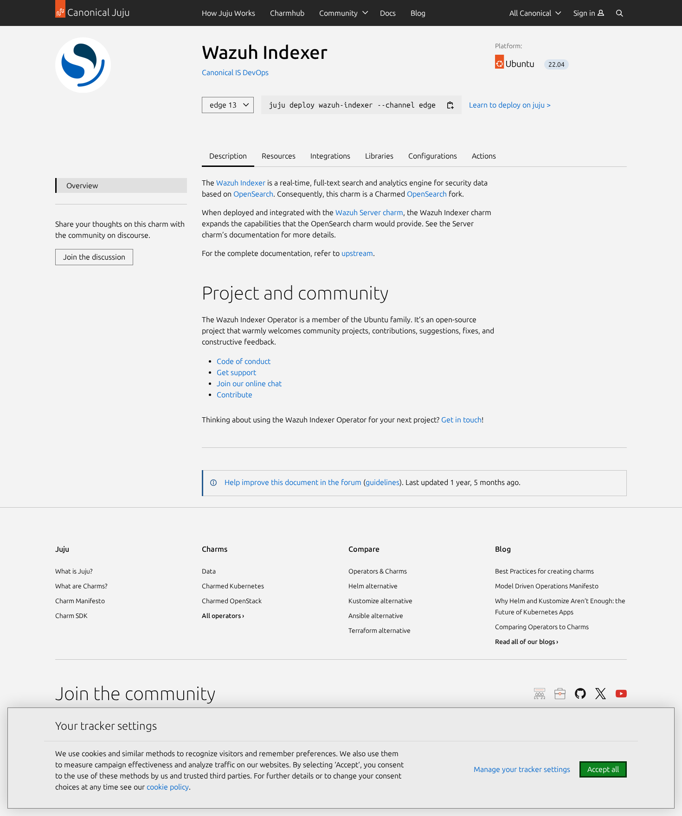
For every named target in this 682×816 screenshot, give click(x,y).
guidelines (382, 482)
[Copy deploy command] (450, 105)
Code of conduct (243, 361)
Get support (236, 372)
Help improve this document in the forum (293, 482)
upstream (357, 253)
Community (338, 13)
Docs (388, 13)
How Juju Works (228, 13)
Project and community (295, 292)
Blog (418, 13)
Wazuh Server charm (369, 212)
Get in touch (461, 419)
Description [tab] (228, 156)
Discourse (539, 693)
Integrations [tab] (330, 156)
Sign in (585, 13)
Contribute (234, 394)
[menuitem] (589, 13)
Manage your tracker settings (522, 769)
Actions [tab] (484, 156)
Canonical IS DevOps (235, 72)
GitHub (580, 693)
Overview (82, 185)
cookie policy (168, 787)
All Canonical (530, 13)
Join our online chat (249, 383)
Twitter (600, 693)
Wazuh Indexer (240, 182)
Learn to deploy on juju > (510, 105)
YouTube (621, 693)
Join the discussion (94, 257)
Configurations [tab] (432, 156)
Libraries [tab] (379, 156)
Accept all (603, 769)
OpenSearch (253, 194)
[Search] (619, 13)
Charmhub (287, 13)
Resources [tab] (279, 156)
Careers (560, 693)
